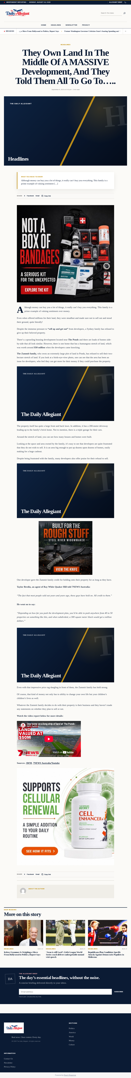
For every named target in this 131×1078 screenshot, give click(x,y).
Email (37, 196)
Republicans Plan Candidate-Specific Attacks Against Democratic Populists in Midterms (106, 954)
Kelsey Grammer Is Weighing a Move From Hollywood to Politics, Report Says (22, 953)
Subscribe (118, 992)
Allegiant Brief (115, 2)
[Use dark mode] (125, 2)
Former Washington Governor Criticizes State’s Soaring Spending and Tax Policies (77, 31)
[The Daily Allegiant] (17, 13)
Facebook (30, 196)
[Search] (124, 13)
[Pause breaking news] (125, 31)
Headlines (65, 45)
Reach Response (70, 1075)
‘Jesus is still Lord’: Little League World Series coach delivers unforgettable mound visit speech (65, 954)
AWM (29, 763)
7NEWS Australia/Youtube (46, 763)
